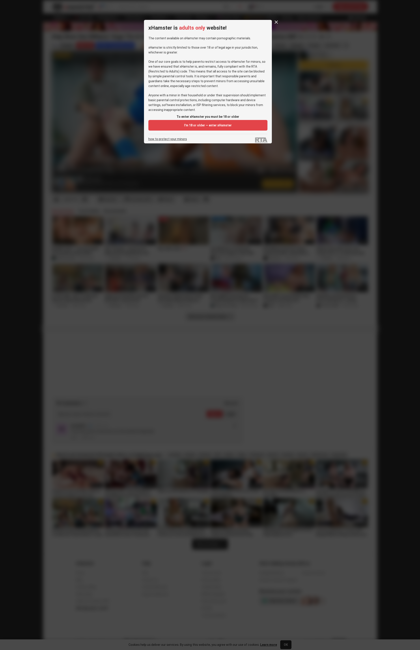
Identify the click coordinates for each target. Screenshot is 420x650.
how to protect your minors (167, 139)
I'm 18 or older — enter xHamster (208, 125)
